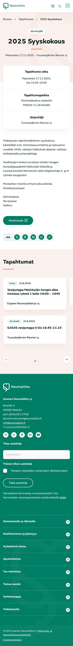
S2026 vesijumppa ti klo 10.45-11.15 (34, 328)
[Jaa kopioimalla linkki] (49, 237)
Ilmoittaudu (16, 220)
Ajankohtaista (12, 559)
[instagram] (5, 435)
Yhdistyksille (11, 609)
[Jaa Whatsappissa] (41, 237)
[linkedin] (30, 435)
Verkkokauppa (12, 596)
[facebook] (22, 435)
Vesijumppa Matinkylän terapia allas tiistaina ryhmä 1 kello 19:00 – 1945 (33, 292)
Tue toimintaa (12, 571)
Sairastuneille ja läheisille (19, 521)
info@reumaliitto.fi (14, 423)
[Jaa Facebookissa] (25, 237)
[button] (66, 359)
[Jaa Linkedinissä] (33, 237)
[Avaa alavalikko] (68, 522)
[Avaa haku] (59, 6)
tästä (63, 497)
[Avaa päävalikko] (67, 5)
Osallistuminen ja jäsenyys (20, 533)
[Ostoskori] (52, 6)
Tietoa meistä (12, 584)
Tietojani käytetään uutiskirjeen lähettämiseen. (39, 470)
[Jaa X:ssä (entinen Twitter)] (17, 237)
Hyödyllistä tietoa (14, 546)
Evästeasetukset (12, 639)
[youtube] (38, 435)
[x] (14, 435)
